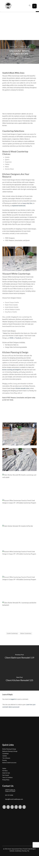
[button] (30, 6)
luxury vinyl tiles (27, 203)
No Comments (26, 58)
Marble (7, 164)
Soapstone (8, 162)
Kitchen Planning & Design (9, 749)
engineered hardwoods (18, 205)
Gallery (4, 768)
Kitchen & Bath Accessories (9, 762)
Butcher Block (9, 169)
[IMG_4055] (20, 485)
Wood (7, 167)
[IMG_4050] (20, 536)
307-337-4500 (9, 795)
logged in (13, 699)
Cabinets (4, 756)
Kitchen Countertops (25, 633)
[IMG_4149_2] (20, 587)
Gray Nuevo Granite (11, 312)
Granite (7, 157)
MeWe (11, 338)
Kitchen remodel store (22, 388)
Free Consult (5, 775)
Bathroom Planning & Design (9, 751)
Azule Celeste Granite (11, 307)
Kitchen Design (24, 46)
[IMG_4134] (20, 562)
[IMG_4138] (20, 460)
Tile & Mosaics (6, 758)
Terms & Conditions (7, 777)
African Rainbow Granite (12, 309)
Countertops (13, 46)
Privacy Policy (5, 780)
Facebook (18, 338)
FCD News (5, 770)
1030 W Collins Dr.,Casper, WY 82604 (10, 790)
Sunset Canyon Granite (12, 302)
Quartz (7, 159)
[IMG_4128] (20, 434)
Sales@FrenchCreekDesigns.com (14, 799)
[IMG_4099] (20, 613)
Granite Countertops (12, 633)
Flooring (4, 760)
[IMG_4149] (20, 511)
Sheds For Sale (6, 773)
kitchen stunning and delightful (11, 370)
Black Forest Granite (11, 305)
